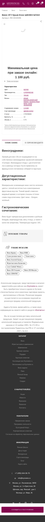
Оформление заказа (22, 421)
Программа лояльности (22, 424)
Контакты (22, 408)
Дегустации (22, 451)
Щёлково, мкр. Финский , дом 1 (24, 489)
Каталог (22, 336)
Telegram (19, 502)
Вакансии (22, 404)
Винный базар (23, 374)
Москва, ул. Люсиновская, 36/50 (24, 483)
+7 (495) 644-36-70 (22, 473)
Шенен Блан (28, 111)
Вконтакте (13, 502)
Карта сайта (22, 464)
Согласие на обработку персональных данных (22, 434)
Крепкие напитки (23, 351)
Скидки (22, 381)
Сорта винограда (22, 457)
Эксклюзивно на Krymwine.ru (22, 364)
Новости (23, 398)
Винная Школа (22, 447)
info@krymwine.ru (24, 478)
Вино (22, 341)
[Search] (28, 4)
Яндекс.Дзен (25, 502)
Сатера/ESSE (28, 92)
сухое (26, 108)
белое (26, 89)
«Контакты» (40, 310)
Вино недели (22, 368)
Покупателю (22, 416)
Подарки (22, 354)
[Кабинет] (33, 4)
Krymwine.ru (32, 286)
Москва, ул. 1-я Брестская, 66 (24, 486)
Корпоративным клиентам (22, 431)
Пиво (22, 371)
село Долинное (28, 104)
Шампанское (22, 348)
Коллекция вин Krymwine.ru (23, 361)
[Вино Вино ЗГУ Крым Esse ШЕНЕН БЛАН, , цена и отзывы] (22, 29)
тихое (26, 95)
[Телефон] (24, 4)
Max (31, 502)
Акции (22, 394)
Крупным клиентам (22, 358)
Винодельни (22, 454)
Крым (26, 98)
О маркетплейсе (22, 389)
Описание (11, 143)
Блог (22, 461)
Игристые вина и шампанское (22, 344)
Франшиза (22, 401)
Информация (22, 442)
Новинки (23, 378)
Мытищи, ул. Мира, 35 (24, 493)
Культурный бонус (22, 427)
